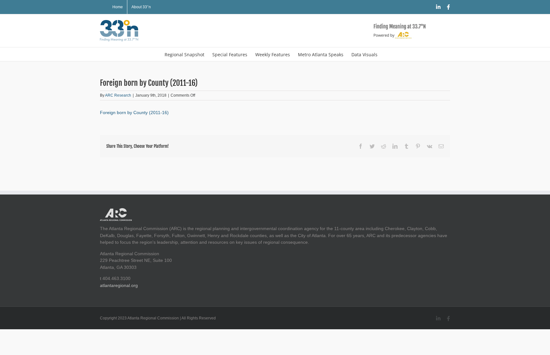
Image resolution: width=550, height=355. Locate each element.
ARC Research (118, 95)
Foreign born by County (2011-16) (134, 112)
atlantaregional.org (119, 285)
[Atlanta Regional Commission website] (116, 211)
